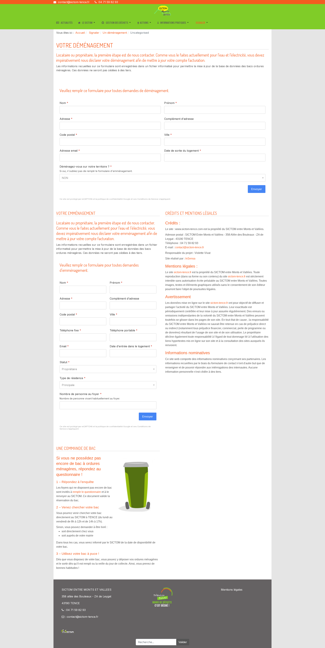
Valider (182, 642)
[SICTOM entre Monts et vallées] (162, 10)
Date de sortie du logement (182, 150)
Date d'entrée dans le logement (131, 346)
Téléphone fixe (70, 330)
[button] (87, 22)
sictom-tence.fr (182, 272)
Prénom (170, 103)
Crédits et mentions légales (191, 213)
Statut (65, 362)
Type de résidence (72, 378)
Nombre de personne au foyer (81, 394)
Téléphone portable (123, 330)
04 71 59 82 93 (108, 2)
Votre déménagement (84, 45)
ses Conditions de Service (145, 199)
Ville (168, 135)
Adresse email (70, 150)
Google (126, 199)
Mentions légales (231, 589)
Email (64, 346)
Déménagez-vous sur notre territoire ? (86, 166)
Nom (64, 103)
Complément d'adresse (179, 119)
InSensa (190, 258)
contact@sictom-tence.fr (74, 2)
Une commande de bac (75, 448)
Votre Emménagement (75, 213)
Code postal (68, 135)
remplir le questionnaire (87, 491)
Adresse (66, 119)
